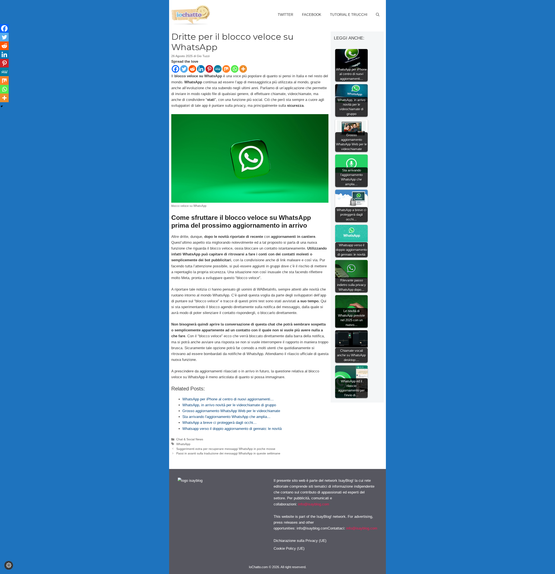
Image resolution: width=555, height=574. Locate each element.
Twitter (285, 14)
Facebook (311, 14)
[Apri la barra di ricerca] (378, 14)
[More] (243, 69)
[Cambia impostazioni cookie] (8, 565)
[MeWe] (218, 69)
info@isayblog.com (313, 504)
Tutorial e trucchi (348, 14)
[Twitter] (184, 69)
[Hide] (1, 106)
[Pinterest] (209, 69)
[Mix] (226, 69)
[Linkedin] (201, 69)
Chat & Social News (189, 439)
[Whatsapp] (234, 69)
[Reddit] (192, 69)
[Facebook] (175, 69)
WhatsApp (183, 444)
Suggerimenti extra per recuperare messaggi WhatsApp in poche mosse (225, 449)
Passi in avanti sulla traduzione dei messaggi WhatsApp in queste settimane (228, 453)
